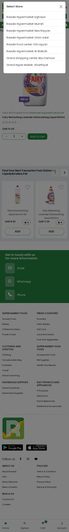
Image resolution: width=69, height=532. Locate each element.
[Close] (61, 7)
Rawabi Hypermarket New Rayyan (28, 31)
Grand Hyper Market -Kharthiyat (27, 65)
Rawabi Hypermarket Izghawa (25, 17)
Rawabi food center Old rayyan (26, 44)
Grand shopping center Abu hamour (30, 58)
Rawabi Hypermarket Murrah (25, 24)
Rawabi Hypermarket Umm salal (27, 37)
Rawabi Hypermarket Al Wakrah (26, 51)
